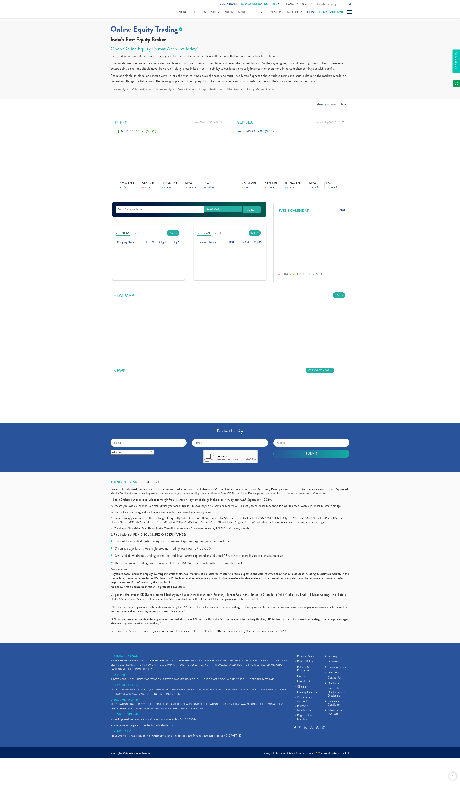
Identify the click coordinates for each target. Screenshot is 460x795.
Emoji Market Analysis (261, 89)
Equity (344, 104)
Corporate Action (210, 89)
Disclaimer (334, 683)
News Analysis (187, 89)
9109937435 (234, 735)
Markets (244, 12)
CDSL (156, 482)
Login (310, 12)
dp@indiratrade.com (254, 631)
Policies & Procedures (304, 669)
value (219, 233)
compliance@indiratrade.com (153, 719)
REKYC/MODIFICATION (254, 4)
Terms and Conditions (334, 703)
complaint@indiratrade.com (157, 725)
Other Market (234, 89)
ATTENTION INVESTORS (126, 482)
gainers (123, 233)
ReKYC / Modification (304, 708)
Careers (228, 12)
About (182, 12)
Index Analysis (165, 89)
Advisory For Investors (335, 712)
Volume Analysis (142, 89)
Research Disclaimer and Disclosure (337, 692)
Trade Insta (294, 12)
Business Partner (338, 667)
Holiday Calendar (307, 692)
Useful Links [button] (304, 681)
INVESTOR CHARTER (124, 731)
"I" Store (276, 12)
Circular (302, 687)
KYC (147, 482)
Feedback (333, 672)
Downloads (334, 662)
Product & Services (205, 12)
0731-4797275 (187, 719)
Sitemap (332, 656)
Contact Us (334, 678)
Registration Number (304, 717)
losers (139, 233)
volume (204, 233)
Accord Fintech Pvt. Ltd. (335, 753)
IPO (275, 4)
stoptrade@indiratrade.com (197, 735)
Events (301, 676)
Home (320, 104)
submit (252, 210)
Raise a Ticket (228, 4)
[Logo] (119, 9)
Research (261, 12)
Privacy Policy (305, 656)
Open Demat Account (305, 699)
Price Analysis (119, 89)
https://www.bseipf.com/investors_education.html (140, 582)
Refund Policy (305, 662)
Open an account (330, 12)
